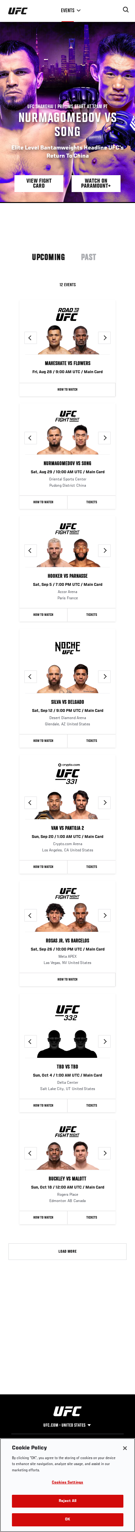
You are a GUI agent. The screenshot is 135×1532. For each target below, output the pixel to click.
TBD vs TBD (67, 1067)
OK (67, 1520)
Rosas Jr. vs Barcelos (67, 941)
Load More (67, 1252)
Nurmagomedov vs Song (67, 464)
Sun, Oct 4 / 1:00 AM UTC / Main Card (67, 1075)
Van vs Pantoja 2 (67, 828)
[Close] (125, 1448)
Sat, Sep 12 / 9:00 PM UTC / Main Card (67, 711)
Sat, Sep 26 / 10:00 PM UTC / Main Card (68, 949)
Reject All (67, 1501)
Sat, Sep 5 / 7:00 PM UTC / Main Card (67, 585)
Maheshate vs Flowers (67, 364)
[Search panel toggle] (126, 9)
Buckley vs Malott (67, 1179)
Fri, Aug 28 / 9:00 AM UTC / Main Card (67, 372)
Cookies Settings (67, 1483)
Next (110, 338)
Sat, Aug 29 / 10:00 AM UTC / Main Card (68, 472)
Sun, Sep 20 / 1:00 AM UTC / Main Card (67, 837)
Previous (36, 338)
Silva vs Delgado (67, 702)
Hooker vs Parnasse (68, 576)
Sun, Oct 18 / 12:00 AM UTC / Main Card (67, 1187)
